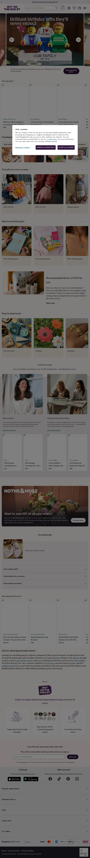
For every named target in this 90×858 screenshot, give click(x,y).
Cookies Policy (52, 139)
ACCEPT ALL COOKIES (66, 147)
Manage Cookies (22, 147)
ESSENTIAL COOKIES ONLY (46, 147)
